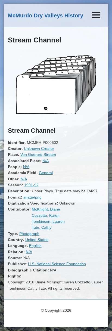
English (35, 245)
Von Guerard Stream (38, 154)
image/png (32, 197)
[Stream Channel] (56, 119)
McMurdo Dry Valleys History (45, 15)
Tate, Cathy (41, 227)
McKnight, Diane (46, 209)
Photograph (29, 233)
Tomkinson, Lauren (48, 221)
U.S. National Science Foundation (57, 264)
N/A (45, 161)
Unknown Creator (39, 148)
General (46, 173)
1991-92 (31, 185)
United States (36, 239)
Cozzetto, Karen (46, 215)
